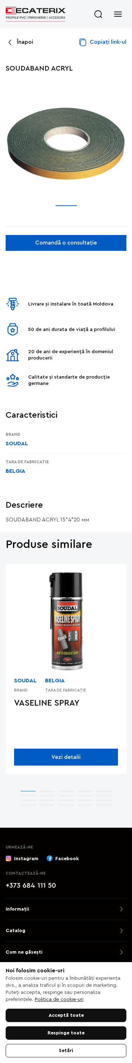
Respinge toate (66, 1033)
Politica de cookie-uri (59, 999)
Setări (66, 1050)
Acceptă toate (66, 1015)
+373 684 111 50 (31, 885)
